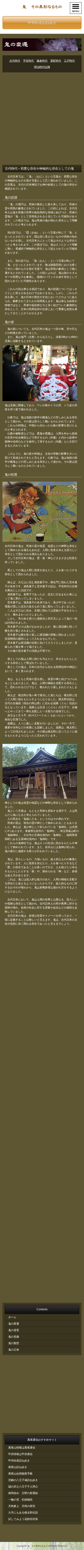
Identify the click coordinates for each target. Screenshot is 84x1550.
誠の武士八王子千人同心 (23, 1486)
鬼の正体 (13, 1349)
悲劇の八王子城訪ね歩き (23, 1480)
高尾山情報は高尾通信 (21, 1447)
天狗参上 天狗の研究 (21, 1506)
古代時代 (14, 60)
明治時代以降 (42, 67)
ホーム (12, 1317)
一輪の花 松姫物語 (20, 1499)
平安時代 (28, 60)
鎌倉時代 (42, 60)
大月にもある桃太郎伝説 (23, 1512)
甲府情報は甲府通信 (20, 1454)
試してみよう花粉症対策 (23, 1519)
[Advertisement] (42, 119)
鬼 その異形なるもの (38, 1546)
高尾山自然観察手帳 (20, 1473)
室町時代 (55, 60)
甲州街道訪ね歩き (42, 22)
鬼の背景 (13, 1330)
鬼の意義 (13, 1336)
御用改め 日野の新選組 (23, 1493)
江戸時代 (69, 60)
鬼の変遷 (13, 1323)
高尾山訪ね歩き (17, 1467)
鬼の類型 (13, 1343)
